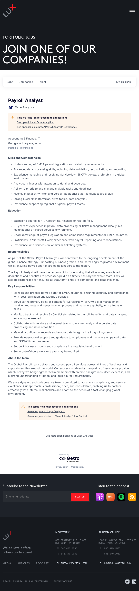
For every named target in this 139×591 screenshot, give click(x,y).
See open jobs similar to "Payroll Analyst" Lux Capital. (47, 126)
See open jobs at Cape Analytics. (35, 122)
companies (25, 82)
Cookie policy (77, 467)
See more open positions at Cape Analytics (69, 435)
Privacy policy (61, 467)
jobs (10, 82)
